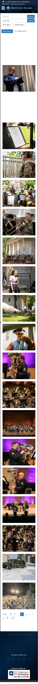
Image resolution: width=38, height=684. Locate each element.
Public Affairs (10, 646)
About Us (9, 643)
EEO (32, 646)
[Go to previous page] (15, 614)
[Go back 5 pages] (10, 614)
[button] (18, 4)
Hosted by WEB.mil (18, 668)
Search (31, 17)
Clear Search (7, 31)
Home (8, 640)
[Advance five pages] (7, 618)
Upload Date (19, 25)
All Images (6, 25)
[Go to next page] (3, 618)
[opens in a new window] (8, 659)
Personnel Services (11, 649)
